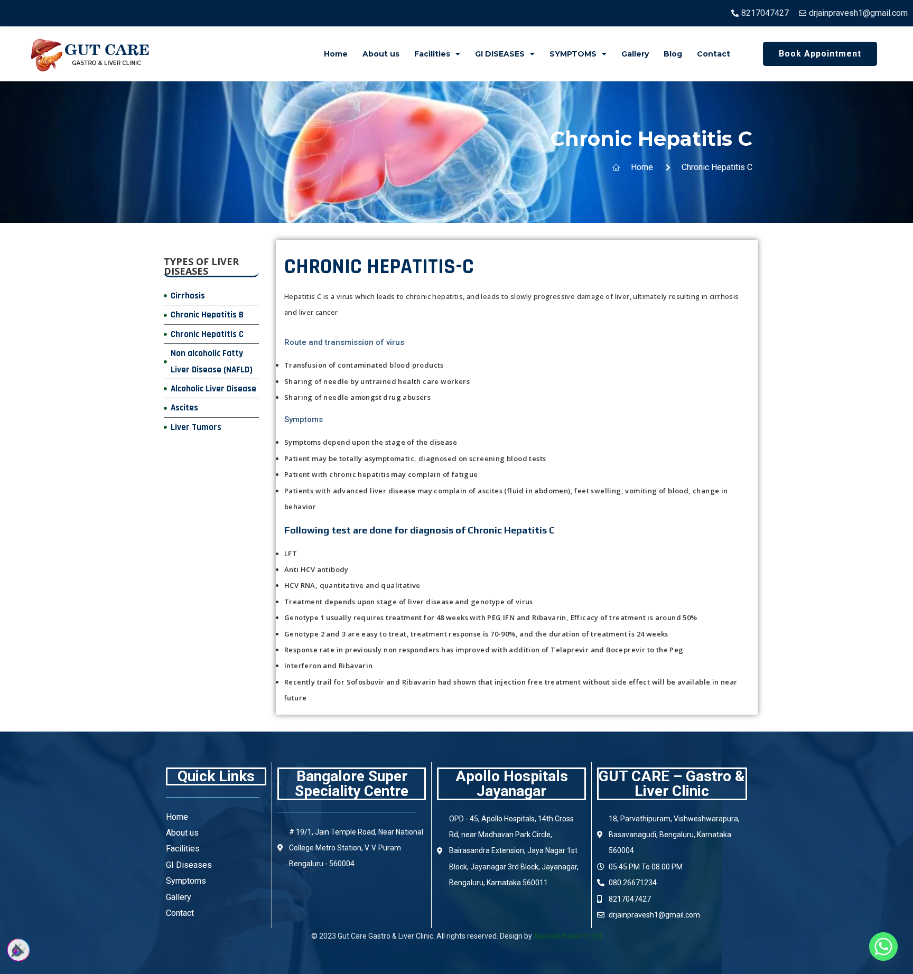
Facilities (432, 54)
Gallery (635, 54)
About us (380, 54)
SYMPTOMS (573, 54)
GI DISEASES (500, 54)
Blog (673, 54)
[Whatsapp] (883, 946)
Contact (713, 54)
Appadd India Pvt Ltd (568, 936)
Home (336, 54)
